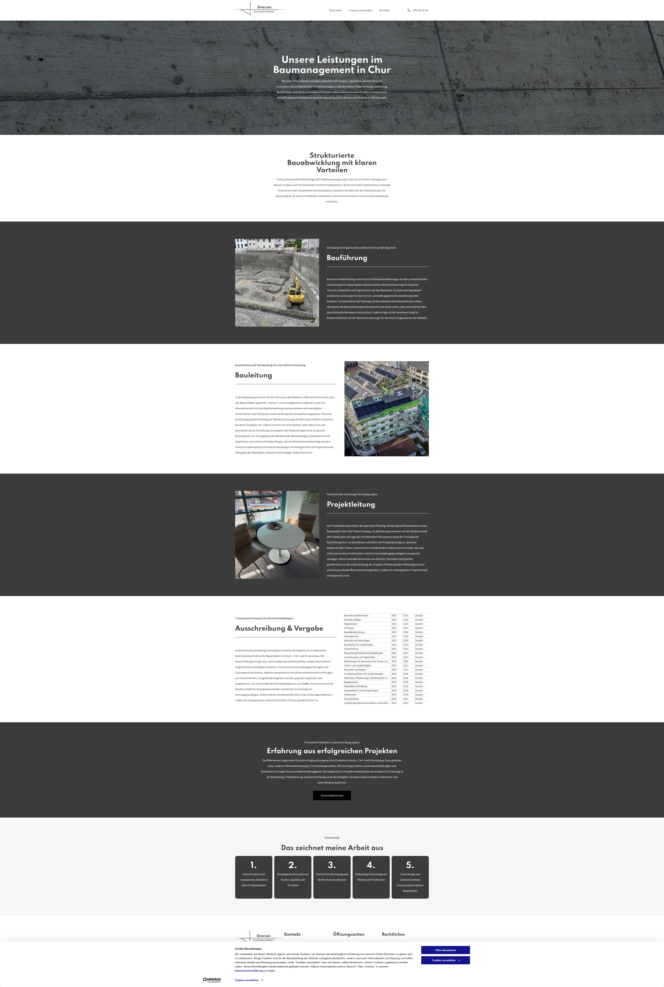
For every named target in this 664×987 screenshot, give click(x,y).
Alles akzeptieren (445, 950)
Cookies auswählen (247, 980)
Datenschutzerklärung (249, 970)
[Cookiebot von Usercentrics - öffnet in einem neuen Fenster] (212, 980)
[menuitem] (335, 10)
